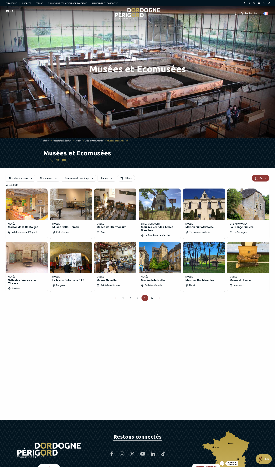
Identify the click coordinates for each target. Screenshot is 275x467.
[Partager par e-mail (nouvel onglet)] (64, 161)
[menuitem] (137, 13)
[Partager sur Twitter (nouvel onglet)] (51, 161)
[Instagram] (249, 3)
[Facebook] (244, 3)
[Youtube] (259, 3)
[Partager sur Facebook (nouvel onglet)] (44, 161)
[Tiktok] (268, 3)
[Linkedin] (263, 3)
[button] (266, 13)
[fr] (266, 13)
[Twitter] (254, 3)
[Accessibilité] (236, 13)
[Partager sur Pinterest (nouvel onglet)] (57, 161)
